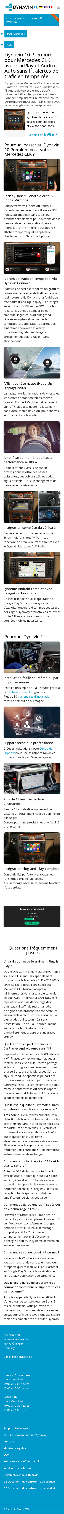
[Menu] (58, 7)
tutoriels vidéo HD (21, 692)
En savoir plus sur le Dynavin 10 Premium (24, 20)
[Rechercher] (35, 7)
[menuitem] (35, 7)
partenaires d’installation (34, 696)
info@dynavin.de (22, 1356)
